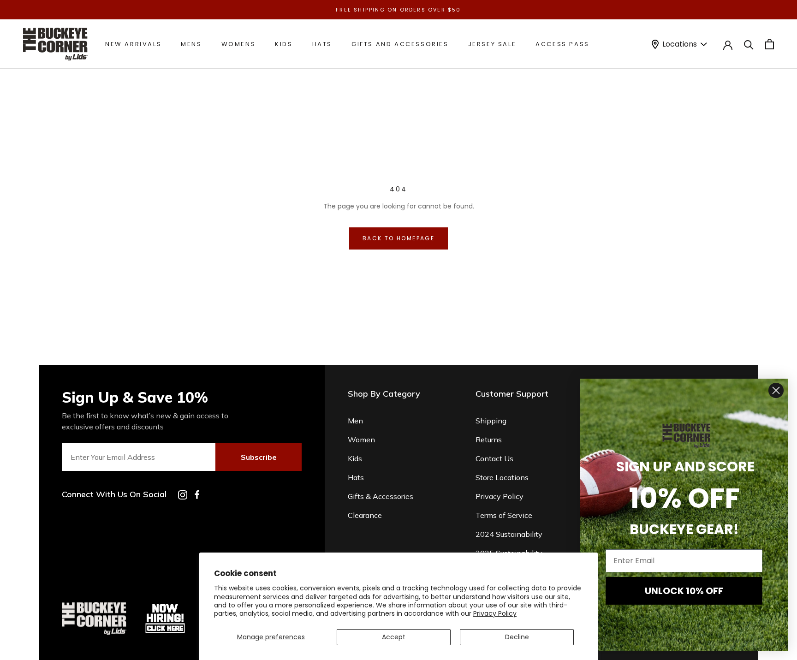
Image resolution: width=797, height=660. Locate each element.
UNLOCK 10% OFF (684, 590)
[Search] (749, 44)
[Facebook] (197, 494)
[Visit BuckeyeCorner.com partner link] (165, 605)
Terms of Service (504, 515)
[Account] (727, 44)
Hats (322, 44)
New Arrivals (133, 44)
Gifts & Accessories (380, 496)
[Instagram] (182, 494)
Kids (283, 44)
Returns (489, 439)
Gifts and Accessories (400, 44)
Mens (191, 44)
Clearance (365, 515)
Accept (393, 637)
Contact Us (494, 458)
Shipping (491, 420)
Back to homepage (398, 238)
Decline (517, 637)
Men (355, 420)
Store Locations (502, 477)
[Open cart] (769, 44)
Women (361, 439)
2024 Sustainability (509, 534)
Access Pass (562, 44)
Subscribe (259, 457)
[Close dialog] (776, 390)
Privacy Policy (495, 613)
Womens (238, 44)
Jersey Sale (492, 44)
